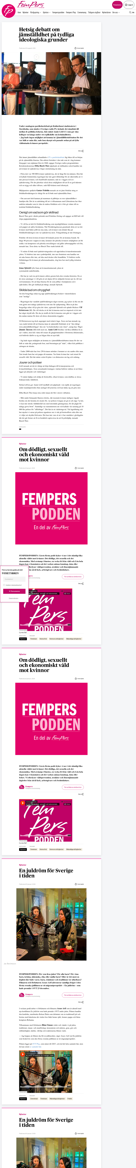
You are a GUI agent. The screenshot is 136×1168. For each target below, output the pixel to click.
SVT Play (36, 1043)
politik (70, 1099)
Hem (19, 12)
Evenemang (82, 12)
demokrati (34, 1099)
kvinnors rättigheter (57, 639)
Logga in (130, 5)
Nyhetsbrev (106, 12)
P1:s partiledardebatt (56, 157)
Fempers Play (71, 12)
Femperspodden (58, 12)
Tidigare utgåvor (94, 12)
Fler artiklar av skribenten (72, 577)
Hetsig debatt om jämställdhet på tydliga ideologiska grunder (46, 35)
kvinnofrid (43, 639)
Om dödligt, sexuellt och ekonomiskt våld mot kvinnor (44, 454)
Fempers (29, 576)
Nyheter (25, 12)
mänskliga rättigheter (73, 639)
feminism (33, 639)
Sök (133, 12)
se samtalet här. (36, 1046)
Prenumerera (117, 5)
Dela (79, 151)
